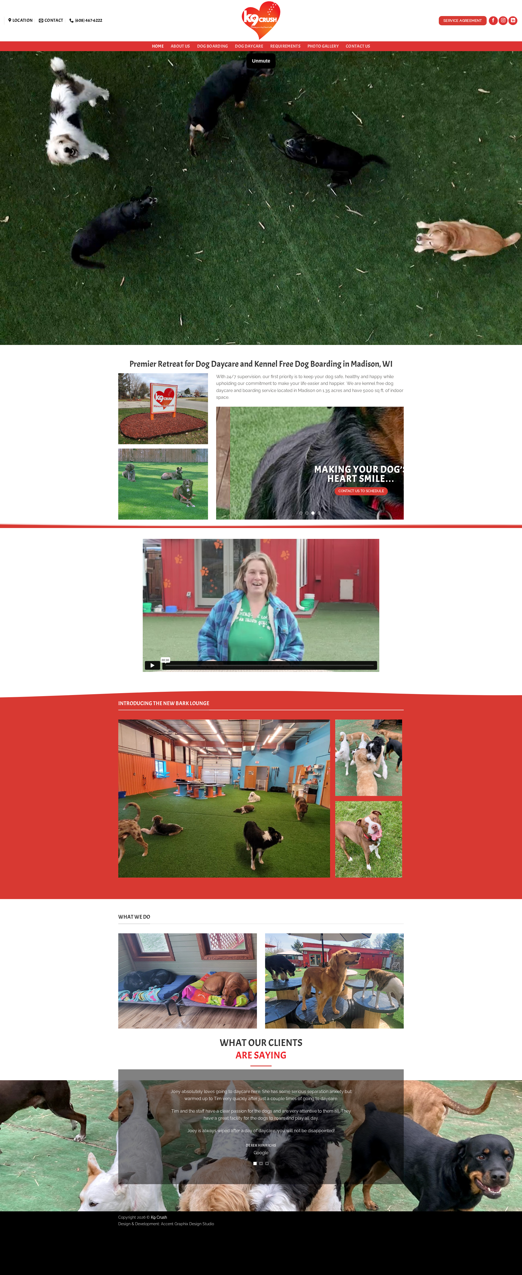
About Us (180, 46)
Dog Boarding (212, 46)
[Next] (393, 463)
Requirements (285, 46)
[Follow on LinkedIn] (512, 20)
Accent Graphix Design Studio (187, 1265)
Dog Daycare (249, 46)
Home (158, 46)
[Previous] (227, 463)
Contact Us (358, 46)
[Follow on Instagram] (503, 20)
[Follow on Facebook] (493, 20)
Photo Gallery (323, 46)
